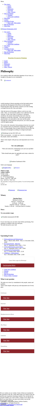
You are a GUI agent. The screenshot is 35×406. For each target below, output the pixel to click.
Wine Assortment (8, 13)
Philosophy (10, 9)
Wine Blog (7, 18)
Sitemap (6, 271)
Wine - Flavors (11, 12)
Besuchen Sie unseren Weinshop (17, 58)
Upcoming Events (9, 21)
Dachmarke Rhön (9, 265)
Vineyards (10, 10)
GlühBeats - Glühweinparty (11, 253)
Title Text (6, 298)
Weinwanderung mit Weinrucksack (13, 239)
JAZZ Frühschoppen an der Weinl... (13, 247)
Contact (6, 20)
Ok (1, 403)
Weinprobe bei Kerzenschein (12, 250)
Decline (4, 403)
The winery (7, 4)
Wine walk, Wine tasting (14, 23)
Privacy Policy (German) (10, 275)
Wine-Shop (7, 26)
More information (4, 405)
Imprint (6, 272)
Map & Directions (9, 24)
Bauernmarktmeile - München (12, 243)
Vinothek (9, 15)
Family (9, 6)
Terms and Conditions (13, 16)
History (9, 7)
